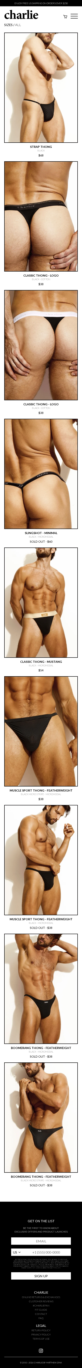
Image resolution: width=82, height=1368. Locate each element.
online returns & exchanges (41, 1297)
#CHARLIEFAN (41, 1305)
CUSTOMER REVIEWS (41, 1301)
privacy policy (41, 1334)
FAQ (41, 1318)
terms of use (41, 1338)
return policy (41, 1330)
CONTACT (41, 1313)
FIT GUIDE (41, 1309)
